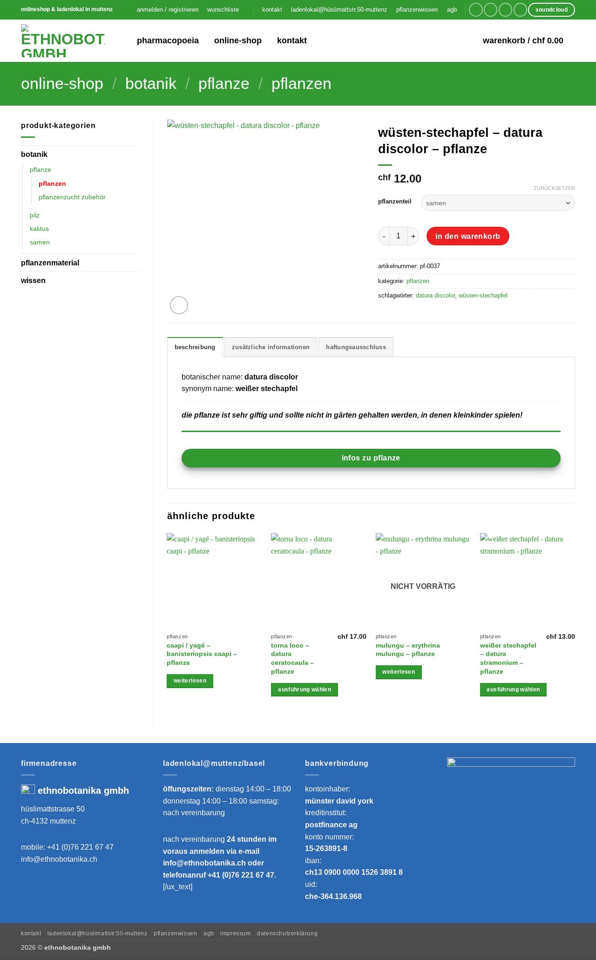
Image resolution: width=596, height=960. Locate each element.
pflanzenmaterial (50, 263)
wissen (33, 280)
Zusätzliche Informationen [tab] (271, 347)
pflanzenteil (395, 201)
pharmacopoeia (168, 40)
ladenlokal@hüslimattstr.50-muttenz (339, 9)
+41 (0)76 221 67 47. (242, 875)
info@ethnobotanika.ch (59, 859)
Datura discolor (435, 295)
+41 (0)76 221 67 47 (80, 847)
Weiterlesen (190, 680)
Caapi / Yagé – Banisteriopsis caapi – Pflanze (202, 654)
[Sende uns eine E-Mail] (505, 9)
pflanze (224, 83)
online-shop (238, 40)
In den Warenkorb (467, 236)
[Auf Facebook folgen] (475, 9)
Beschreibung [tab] (195, 347)
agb (452, 9)
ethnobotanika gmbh (83, 790)
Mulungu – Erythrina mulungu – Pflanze (408, 650)
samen (40, 242)
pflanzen (301, 83)
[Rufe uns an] (520, 9)
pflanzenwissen (417, 9)
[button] (167, 10)
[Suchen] (124, 40)
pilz (35, 215)
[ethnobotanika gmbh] (63, 41)
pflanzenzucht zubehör (72, 197)
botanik (150, 83)
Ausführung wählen (304, 689)
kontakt (272, 9)
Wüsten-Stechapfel (483, 295)
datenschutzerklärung (287, 933)
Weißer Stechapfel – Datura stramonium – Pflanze (508, 658)
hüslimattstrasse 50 (53, 809)
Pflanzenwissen (175, 933)
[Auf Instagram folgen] (490, 9)
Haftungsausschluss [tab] (356, 347)
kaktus (39, 228)
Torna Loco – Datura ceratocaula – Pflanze (292, 658)
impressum (235, 933)
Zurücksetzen (554, 188)
